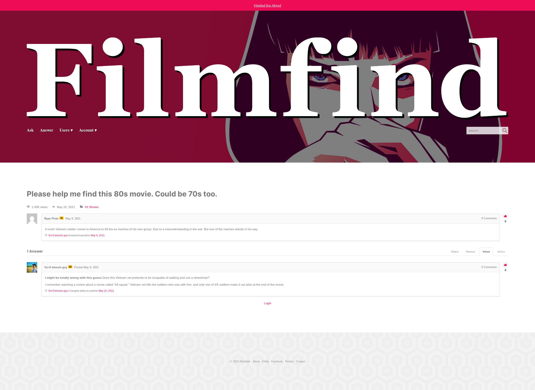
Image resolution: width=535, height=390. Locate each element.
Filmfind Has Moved (267, 5)
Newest (470, 251)
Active (501, 251)
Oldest (455, 251)
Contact (300, 361)
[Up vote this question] (505, 216)
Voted (486, 251)
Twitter (289, 361)
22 (70, 267)
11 (61, 218)
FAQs (265, 361)
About (256, 361)
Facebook (277, 361)
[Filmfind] (267, 116)
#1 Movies (92, 207)
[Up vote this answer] (505, 265)
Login (267, 303)
